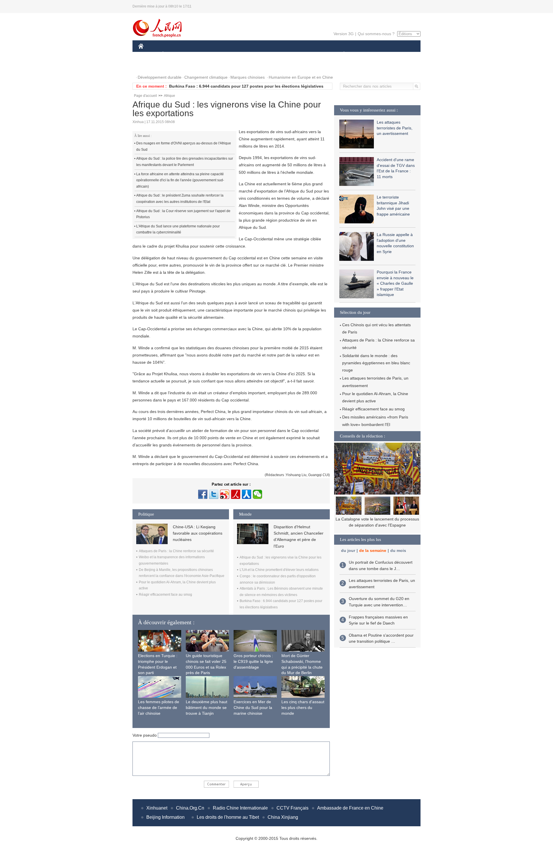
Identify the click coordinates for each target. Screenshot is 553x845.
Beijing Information (165, 817)
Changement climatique (206, 77)
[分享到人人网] (246, 494)
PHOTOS (150, 65)
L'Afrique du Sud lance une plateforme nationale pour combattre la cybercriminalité (178, 229)
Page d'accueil (145, 96)
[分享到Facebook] (202, 494)
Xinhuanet (156, 808)
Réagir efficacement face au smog (165, 595)
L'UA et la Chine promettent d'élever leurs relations (279, 570)
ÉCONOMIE (173, 54)
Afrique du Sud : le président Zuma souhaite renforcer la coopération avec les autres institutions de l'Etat (180, 198)
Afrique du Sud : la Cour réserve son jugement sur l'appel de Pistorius (183, 214)
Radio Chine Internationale (240, 808)
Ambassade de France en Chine (350, 808)
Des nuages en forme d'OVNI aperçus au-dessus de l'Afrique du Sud (183, 146)
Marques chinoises (247, 77)
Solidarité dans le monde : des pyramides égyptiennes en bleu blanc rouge (376, 362)
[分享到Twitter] (213, 494)
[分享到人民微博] (235, 494)
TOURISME (389, 54)
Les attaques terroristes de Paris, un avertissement (394, 128)
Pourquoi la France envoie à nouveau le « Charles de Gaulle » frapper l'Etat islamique (395, 283)
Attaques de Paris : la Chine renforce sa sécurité (176, 551)
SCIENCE (251, 54)
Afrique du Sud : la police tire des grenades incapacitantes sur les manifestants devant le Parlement (184, 161)
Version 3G (344, 33)
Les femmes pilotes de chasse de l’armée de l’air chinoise (158, 707)
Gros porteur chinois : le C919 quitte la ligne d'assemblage (253, 661)
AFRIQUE (225, 54)
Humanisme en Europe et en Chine (301, 77)
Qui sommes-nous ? (376, 33)
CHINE (148, 54)
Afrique (169, 96)
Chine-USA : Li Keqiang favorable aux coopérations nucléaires (197, 533)
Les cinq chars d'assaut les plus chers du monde (302, 707)
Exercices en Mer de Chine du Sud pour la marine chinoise (253, 707)
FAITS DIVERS (309, 54)
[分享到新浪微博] (224, 494)
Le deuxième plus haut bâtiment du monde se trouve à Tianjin (206, 707)
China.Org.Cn (190, 808)
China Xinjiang (283, 817)
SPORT (364, 54)
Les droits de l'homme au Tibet (228, 817)
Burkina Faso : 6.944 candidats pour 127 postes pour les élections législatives (246, 86)
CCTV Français (292, 808)
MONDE (200, 54)
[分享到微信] (257, 494)
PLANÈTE (340, 54)
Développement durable (159, 77)
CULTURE (277, 54)
